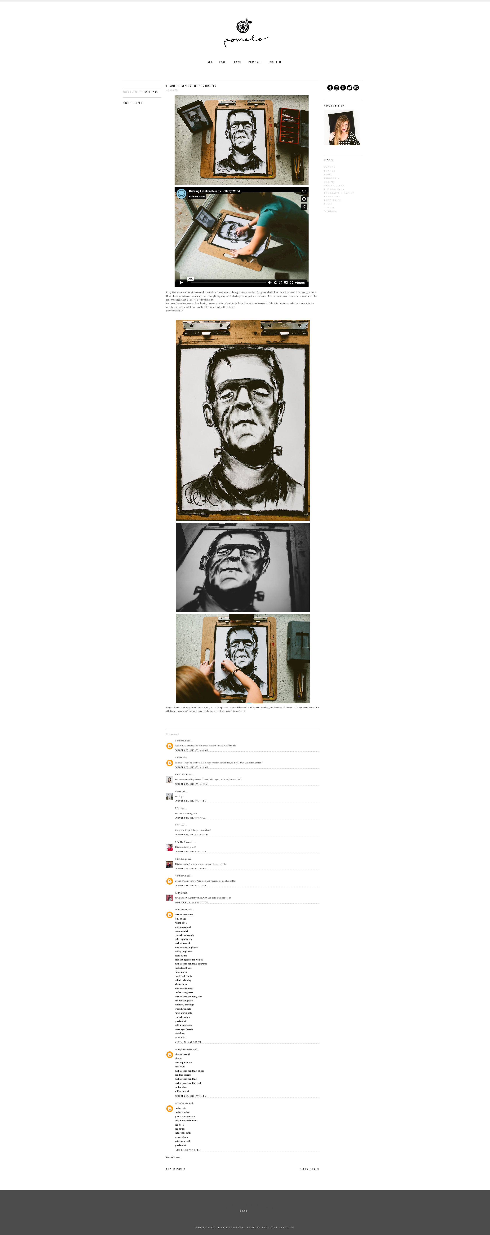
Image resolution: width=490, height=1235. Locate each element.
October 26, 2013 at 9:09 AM (191, 817)
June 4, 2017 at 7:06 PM (187, 1150)
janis (179, 791)
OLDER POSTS (309, 1169)
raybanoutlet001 (185, 1049)
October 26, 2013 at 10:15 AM (191, 834)
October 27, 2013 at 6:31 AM (191, 851)
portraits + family (339, 192)
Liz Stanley (182, 858)
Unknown (181, 740)
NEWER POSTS (176, 1169)
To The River (183, 841)
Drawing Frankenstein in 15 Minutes (191, 85)
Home (244, 1210)
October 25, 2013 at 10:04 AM (191, 750)
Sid (178, 808)
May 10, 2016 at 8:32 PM (188, 1042)
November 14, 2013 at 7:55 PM (191, 902)
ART (210, 62)
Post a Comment (173, 1157)
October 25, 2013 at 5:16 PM (191, 800)
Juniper (330, 181)
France (329, 170)
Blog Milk (270, 1228)
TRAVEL (237, 62)
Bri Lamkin (182, 774)
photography (334, 189)
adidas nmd (183, 1103)
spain (328, 203)
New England (334, 185)
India (328, 174)
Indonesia (332, 178)
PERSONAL (254, 62)
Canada (330, 167)
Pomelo (201, 1228)
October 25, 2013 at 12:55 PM (191, 784)
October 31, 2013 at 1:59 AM (191, 885)
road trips (332, 200)
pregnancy (332, 196)
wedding (330, 211)
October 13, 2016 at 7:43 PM (191, 1096)
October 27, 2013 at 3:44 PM (191, 868)
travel (329, 207)
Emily (179, 757)
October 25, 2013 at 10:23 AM (191, 767)
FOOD (222, 62)
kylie (180, 892)
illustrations (149, 92)
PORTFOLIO (275, 62)
